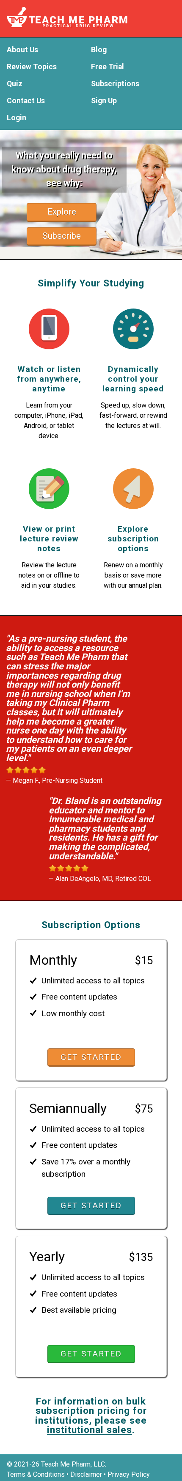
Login (16, 118)
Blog (99, 50)
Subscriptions (115, 84)
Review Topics (32, 67)
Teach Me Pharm (66, 1464)
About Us (22, 50)
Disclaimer (86, 1474)
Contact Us (26, 101)
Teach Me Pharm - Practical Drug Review (77, 17)
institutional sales (89, 1429)
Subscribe (61, 236)
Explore (61, 212)
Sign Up (104, 101)
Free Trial (107, 67)
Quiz (14, 84)
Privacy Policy (129, 1474)
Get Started (91, 1057)
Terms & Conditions (36, 1474)
